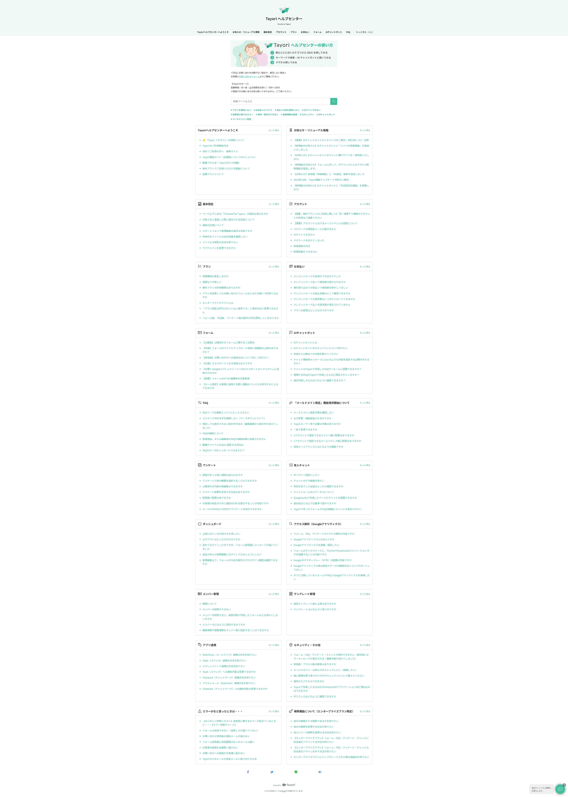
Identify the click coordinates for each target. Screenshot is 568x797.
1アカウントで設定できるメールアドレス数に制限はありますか (327, 441)
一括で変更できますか (305, 429)
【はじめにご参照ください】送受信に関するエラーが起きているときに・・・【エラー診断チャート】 (239, 723)
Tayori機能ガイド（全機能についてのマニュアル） (229, 157)
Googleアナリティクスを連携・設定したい (316, 545)
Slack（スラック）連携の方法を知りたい (224, 660)
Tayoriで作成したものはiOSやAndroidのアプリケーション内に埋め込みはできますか (332, 689)
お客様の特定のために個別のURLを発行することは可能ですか (235, 503)
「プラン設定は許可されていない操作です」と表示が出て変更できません (240, 310)
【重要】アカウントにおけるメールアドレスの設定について (326, 223)
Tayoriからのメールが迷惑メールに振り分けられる (229, 759)
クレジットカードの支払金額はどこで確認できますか (322, 293)
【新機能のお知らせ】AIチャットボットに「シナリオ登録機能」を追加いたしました (331, 147)
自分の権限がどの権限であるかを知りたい (316, 721)
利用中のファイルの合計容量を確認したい (224, 236)
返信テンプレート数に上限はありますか (315, 603)
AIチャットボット (334, 31)
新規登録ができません (305, 251)
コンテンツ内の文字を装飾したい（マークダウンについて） (234, 418)
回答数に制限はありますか (216, 497)
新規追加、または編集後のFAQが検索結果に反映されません (234, 439)
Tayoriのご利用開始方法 (215, 145)
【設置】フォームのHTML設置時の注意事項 (225, 378)
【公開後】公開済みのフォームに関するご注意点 (228, 342)
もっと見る (274, 130)
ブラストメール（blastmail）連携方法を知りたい (228, 683)
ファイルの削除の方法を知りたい (220, 242)
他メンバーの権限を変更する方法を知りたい (317, 732)
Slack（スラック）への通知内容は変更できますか (229, 671)
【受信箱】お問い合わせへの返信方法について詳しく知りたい (235, 357)
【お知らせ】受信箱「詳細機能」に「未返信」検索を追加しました (329, 174)
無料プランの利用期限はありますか (221, 287)
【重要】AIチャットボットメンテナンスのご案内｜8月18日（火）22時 (331, 140)
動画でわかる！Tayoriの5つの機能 (220, 162)
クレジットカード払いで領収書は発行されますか (320, 282)
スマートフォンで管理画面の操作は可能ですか (227, 231)
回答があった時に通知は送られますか (222, 475)
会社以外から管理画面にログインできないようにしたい (232, 554)
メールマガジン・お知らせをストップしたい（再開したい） (326, 670)
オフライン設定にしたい (307, 475)
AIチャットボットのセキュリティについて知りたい (321, 348)
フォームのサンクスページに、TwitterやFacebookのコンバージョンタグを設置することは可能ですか (331, 552)
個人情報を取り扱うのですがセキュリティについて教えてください (329, 675)
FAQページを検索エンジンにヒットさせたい (225, 412)
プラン (294, 31)
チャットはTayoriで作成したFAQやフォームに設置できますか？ (328, 369)
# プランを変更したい (241, 109)
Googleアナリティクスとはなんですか (314, 539)
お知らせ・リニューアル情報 (246, 31)
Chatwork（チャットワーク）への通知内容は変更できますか (235, 688)
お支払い (305, 31)
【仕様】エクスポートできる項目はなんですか (227, 363)
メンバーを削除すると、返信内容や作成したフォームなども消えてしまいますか (240, 617)
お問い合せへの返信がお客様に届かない (223, 753)
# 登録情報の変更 (289, 114)
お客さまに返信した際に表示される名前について (228, 219)
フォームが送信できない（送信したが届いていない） (230, 730)
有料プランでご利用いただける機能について (226, 168)
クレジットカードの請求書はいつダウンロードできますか (324, 299)
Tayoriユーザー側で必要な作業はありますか (317, 424)
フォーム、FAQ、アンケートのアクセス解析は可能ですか (324, 533)
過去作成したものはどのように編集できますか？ (320, 380)
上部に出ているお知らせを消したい (221, 533)
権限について (209, 603)
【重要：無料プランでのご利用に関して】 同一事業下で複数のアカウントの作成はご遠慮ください (332, 215)
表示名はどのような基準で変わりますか (315, 503)
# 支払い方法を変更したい (287, 109)
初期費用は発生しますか (215, 276)
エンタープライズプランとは (217, 303)
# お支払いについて (263, 109)
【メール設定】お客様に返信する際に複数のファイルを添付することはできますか (240, 386)
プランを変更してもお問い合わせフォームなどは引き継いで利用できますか (240, 295)
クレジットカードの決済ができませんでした (317, 276)
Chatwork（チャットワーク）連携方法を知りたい (229, 677)
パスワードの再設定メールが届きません (315, 229)
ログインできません (304, 234)
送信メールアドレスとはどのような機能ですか (318, 446)
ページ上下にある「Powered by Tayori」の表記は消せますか (235, 213)
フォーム (317, 31)
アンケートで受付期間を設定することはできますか (229, 480)
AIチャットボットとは (305, 342)
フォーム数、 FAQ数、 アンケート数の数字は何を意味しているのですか (240, 318)
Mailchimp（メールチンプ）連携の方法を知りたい (229, 654)
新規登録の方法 (302, 246)
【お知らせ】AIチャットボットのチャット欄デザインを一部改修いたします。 (331, 157)
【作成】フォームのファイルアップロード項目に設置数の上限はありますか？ (240, 350)
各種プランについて (213, 174)
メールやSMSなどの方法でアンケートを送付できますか (232, 509)
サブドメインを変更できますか (219, 248)
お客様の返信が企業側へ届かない (220, 747)
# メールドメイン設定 (241, 118)
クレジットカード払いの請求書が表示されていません (322, 304)
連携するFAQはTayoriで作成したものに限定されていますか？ (326, 374)
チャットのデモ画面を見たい (309, 480)
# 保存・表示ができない (267, 114)
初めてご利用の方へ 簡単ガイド (220, 151)
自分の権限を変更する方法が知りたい (314, 726)
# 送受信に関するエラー (242, 114)
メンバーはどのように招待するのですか (223, 624)
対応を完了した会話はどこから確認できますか (318, 486)
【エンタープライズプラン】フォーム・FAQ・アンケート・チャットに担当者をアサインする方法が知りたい (331, 740)
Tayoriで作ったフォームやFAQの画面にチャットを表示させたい (328, 509)
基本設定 (268, 31)
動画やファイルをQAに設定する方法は (222, 444)
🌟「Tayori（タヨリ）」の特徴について (223, 140)
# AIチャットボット (326, 114)
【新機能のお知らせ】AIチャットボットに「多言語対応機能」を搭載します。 (331, 187)
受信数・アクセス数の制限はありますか (315, 664)
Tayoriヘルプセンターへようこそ (213, 31)
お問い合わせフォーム (249, 76)
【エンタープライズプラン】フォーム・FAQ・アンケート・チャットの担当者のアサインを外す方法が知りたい (331, 749)
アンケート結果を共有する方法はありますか (226, 492)
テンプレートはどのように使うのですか (315, 609)
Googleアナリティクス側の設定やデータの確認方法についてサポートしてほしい (332, 567)
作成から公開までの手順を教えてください (316, 354)
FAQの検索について (212, 433)
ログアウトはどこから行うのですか (221, 539)
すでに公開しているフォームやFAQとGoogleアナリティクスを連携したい (332, 577)
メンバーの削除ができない (216, 609)
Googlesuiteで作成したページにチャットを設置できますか (325, 497)
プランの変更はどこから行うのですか (314, 310)
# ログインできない (311, 109)
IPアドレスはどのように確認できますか (315, 696)
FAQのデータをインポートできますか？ (223, 450)
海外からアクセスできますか (309, 681)
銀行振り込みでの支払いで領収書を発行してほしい (321, 287)
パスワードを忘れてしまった (309, 240)
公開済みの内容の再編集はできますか (222, 486)
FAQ (348, 31)
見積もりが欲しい (211, 282)
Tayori (283, 791)
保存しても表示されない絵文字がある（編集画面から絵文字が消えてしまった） (240, 425)
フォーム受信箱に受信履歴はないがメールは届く (228, 742)
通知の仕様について (213, 225)
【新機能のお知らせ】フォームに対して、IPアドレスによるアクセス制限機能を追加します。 (331, 166)
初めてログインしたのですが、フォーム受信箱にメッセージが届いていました (240, 546)
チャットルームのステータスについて (314, 492)
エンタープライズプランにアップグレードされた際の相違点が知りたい (331, 757)
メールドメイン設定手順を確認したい (314, 412)
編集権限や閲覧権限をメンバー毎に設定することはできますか (235, 630)
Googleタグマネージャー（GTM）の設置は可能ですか (323, 560)
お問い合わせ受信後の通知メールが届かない (226, 736)
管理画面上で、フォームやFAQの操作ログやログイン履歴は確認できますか (240, 562)
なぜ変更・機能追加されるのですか (312, 418)
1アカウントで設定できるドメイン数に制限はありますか (324, 435)
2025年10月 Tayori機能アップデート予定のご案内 (321, 179)
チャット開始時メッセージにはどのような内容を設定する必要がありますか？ (331, 361)
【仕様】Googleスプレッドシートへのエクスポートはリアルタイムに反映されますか (240, 371)
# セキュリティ (307, 114)
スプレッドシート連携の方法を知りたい (223, 666)
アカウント (281, 31)
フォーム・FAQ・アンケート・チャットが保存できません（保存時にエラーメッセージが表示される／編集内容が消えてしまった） (331, 656)
